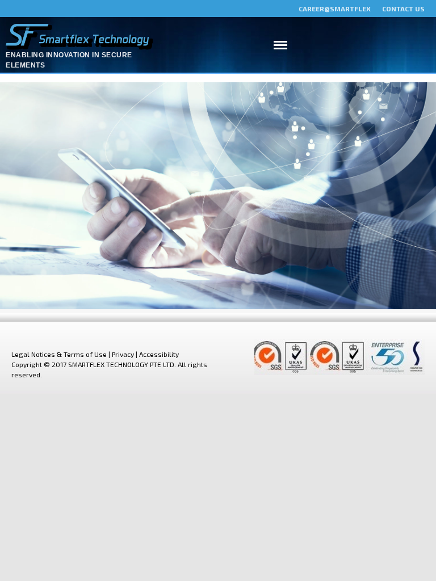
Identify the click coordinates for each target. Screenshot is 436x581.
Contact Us (403, 8)
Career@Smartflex (335, 8)
